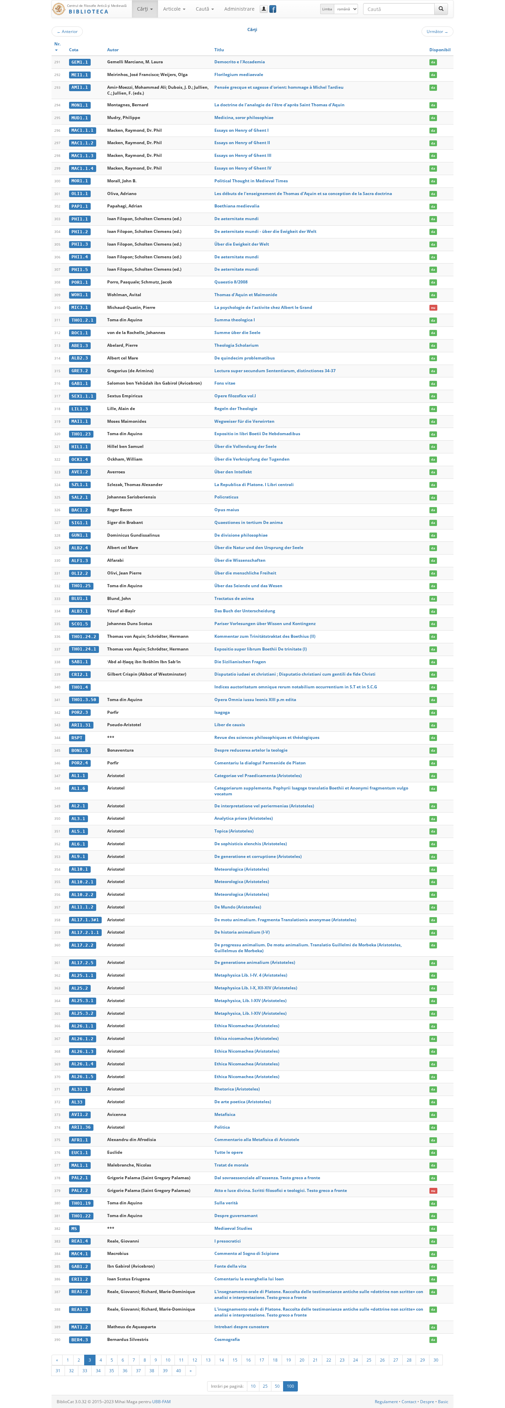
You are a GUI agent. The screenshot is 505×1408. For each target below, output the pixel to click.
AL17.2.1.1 (85, 932)
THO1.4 (79, 687)
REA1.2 (79, 1291)
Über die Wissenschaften (240, 560)
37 (138, 1370)
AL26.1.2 (82, 1038)
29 (422, 1360)
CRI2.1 (79, 674)
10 (168, 1360)
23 (342, 1360)
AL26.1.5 (82, 1076)
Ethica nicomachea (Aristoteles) (246, 1038)
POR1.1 (79, 282)
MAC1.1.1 (82, 130)
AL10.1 (79, 869)
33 (84, 1370)
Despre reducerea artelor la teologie (251, 750)
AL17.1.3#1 (85, 919)
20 (302, 1360)
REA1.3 (79, 1309)
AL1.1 (78, 775)
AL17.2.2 (82, 945)
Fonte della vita (230, 1266)
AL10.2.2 (82, 894)
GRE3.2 (79, 370)
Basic (443, 1402)
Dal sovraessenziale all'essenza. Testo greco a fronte (267, 1178)
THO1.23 (81, 434)
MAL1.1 (79, 1165)
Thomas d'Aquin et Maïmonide (245, 295)
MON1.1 (79, 105)
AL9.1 (78, 856)
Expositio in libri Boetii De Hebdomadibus (257, 434)
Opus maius (226, 510)
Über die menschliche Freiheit (245, 573)
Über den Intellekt (233, 472)
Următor (437, 31)
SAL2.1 (79, 497)
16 (248, 1360)
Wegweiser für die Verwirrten (244, 421)
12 (194, 1360)
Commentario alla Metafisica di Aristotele (256, 1139)
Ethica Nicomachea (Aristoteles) (246, 1026)
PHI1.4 (79, 256)
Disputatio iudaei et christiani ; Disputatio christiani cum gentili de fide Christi (294, 674)
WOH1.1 (79, 294)
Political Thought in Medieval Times (251, 181)
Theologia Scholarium (236, 345)
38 (151, 1370)
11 (181, 1360)
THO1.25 (81, 585)
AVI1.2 (79, 1114)
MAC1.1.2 (82, 143)
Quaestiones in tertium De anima (248, 522)
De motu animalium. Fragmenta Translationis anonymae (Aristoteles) (285, 920)
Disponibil (440, 50)
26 (382, 1360)
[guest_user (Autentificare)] (264, 9)
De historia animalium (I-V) (242, 932)
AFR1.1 (79, 1139)
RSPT (76, 737)
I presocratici (227, 1241)
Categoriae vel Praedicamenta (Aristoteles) (258, 775)
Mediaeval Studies (233, 1228)
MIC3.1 (79, 307)
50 (277, 1386)
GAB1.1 (79, 383)
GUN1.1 (79, 535)
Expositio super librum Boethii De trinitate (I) (260, 649)
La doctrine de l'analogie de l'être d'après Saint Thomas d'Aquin (279, 105)
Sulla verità (226, 1203)
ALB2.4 (79, 547)
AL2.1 (78, 805)
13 (208, 1360)
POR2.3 (79, 712)
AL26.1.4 (82, 1063)
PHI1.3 (79, 244)
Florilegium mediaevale (238, 74)
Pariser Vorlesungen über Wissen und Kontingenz (265, 623)
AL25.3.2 (82, 1013)
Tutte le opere (228, 1152)
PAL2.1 (79, 1177)
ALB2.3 (79, 358)
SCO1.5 (79, 623)
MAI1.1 (79, 421)
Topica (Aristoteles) (234, 831)
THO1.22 (81, 1215)
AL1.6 (78, 788)
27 (395, 1360)
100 (290, 1386)
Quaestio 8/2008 (231, 282)
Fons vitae (224, 383)
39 (165, 1370)
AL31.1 (79, 1089)
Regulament (386, 1402)
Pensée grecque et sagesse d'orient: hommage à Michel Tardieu (279, 87)
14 (221, 1360)
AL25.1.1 (82, 975)
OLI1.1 (79, 193)
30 (436, 1360)
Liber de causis (229, 725)
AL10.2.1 (82, 881)
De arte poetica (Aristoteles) (242, 1102)
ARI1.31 (81, 725)
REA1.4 (79, 1241)
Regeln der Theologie (235, 408)
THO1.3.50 (83, 699)
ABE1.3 (79, 345)
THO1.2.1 (82, 320)
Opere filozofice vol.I (235, 396)
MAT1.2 (79, 1327)
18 (275, 1360)
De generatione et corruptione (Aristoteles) (258, 856)
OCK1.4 (79, 459)
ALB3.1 (79, 611)
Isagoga (222, 712)
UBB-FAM (161, 1402)
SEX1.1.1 (82, 396)
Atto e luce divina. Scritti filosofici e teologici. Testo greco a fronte (280, 1190)
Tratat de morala (231, 1165)
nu (433, 307)
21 (315, 1360)
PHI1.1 (79, 219)
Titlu (219, 50)
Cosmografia (227, 1339)
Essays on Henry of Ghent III (242, 155)
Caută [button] (203, 9)
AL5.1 (78, 831)
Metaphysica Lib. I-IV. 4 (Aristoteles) (250, 975)
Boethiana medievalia (236, 206)
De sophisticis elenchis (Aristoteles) (250, 844)
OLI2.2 (79, 573)
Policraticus (226, 497)
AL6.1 (78, 844)
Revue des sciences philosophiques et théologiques (266, 737)
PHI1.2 (79, 231)
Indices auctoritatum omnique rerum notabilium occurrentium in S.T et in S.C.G (295, 687)
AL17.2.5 (82, 962)
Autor (113, 50)
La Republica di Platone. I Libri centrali (254, 484)
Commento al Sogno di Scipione (246, 1253)
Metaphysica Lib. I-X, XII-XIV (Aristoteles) (255, 988)
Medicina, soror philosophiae (243, 117)
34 (98, 1370)
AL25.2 (79, 988)
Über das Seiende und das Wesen (248, 586)
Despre (427, 1402)
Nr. (57, 44)
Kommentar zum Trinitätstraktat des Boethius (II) (264, 636)
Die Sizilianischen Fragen (240, 662)
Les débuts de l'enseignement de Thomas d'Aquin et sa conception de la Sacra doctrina (303, 193)
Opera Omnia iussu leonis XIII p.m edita (255, 699)
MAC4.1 (79, 1253)
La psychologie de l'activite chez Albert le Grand (263, 307)
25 (369, 1360)
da (433, 62)
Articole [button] (172, 9)
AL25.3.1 (82, 1000)
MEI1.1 (79, 74)
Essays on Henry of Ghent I (241, 130)
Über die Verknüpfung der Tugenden (252, 459)
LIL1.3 (79, 408)
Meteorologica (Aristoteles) (241, 869)
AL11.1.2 (82, 907)
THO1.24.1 (83, 649)
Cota (73, 50)
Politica (222, 1127)
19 (288, 1360)
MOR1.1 (79, 180)
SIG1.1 (79, 522)
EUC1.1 (79, 1152)
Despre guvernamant (236, 1215)
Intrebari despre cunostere (241, 1327)
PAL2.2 (79, 1190)
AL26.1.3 (82, 1051)
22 (328, 1360)
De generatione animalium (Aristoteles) (254, 962)
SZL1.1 (79, 484)
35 (111, 1370)
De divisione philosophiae (241, 535)
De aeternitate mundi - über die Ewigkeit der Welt (265, 231)
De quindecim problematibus (244, 358)
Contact (409, 1402)
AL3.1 (78, 818)
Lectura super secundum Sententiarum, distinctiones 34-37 (275, 371)
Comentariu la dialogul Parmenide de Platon (260, 763)
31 (58, 1370)
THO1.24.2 (83, 636)
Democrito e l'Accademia (239, 62)
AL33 (76, 1102)
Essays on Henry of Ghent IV (242, 168)
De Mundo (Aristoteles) (237, 907)
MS (74, 1228)
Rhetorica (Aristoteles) (237, 1089)
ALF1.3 (79, 560)
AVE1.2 (79, 471)
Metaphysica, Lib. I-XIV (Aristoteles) (250, 1000)
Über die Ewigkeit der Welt (241, 244)
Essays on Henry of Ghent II (242, 143)
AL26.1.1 (82, 1026)
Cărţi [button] (143, 9)
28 (409, 1360)
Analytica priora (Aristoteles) (243, 818)
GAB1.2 (79, 1266)
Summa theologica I (234, 320)
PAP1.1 (79, 206)
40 (178, 1370)
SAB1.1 (79, 661)
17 (261, 1360)
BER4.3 (79, 1339)
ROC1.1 (79, 332)
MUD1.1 (79, 117)
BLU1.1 (79, 598)
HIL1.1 (79, 446)
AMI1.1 (79, 87)
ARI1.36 (81, 1127)
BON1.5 (79, 750)
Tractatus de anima (234, 598)
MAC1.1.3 (82, 155)
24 (355, 1360)
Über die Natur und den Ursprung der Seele (258, 547)
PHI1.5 (79, 269)
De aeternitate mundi (236, 219)
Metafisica (224, 1114)
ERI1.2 (79, 1279)
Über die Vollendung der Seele (245, 446)
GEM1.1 (79, 62)
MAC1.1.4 (82, 168)
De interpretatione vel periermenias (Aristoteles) (264, 806)
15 (235, 1360)
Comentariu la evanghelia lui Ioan (249, 1279)
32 (71, 1370)
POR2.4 (79, 762)
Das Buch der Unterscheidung (244, 611)
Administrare (239, 9)
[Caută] (441, 9)
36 (125, 1370)
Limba (327, 9)
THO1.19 (81, 1203)
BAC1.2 (79, 510)
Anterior (67, 31)
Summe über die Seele (237, 332)
